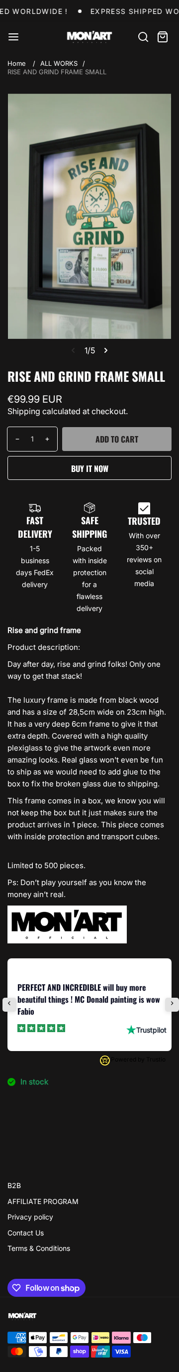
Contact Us (25, 1232)
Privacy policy (30, 1217)
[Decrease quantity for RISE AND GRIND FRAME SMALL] (13, 439)
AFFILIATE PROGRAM (43, 1201)
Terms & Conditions (38, 1248)
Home (16, 63)
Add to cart (116, 439)
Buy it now (89, 468)
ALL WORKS (59, 63)
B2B (14, 1185)
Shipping (23, 411)
